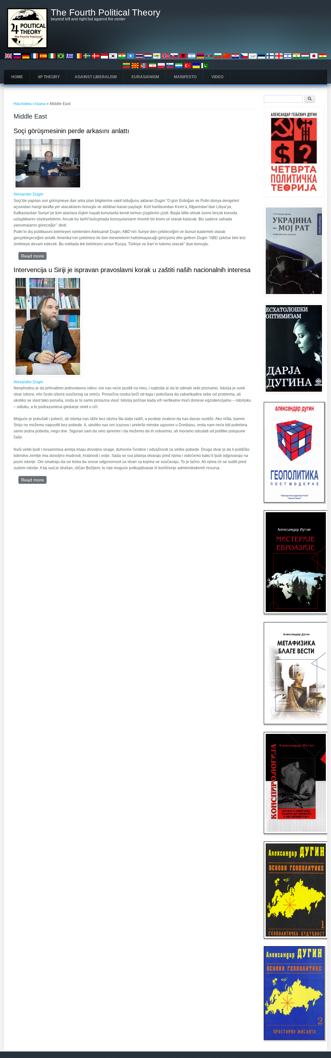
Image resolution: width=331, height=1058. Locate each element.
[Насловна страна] (27, 47)
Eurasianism (145, 77)
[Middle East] (8, 58)
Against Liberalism (96, 77)
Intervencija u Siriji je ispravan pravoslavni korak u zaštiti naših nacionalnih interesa (132, 269)
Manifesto (185, 77)
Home (17, 77)
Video (217, 77)
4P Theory (49, 77)
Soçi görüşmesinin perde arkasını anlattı (71, 130)
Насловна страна (30, 103)
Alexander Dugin (28, 194)
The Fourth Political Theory (105, 12)
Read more (34, 256)
